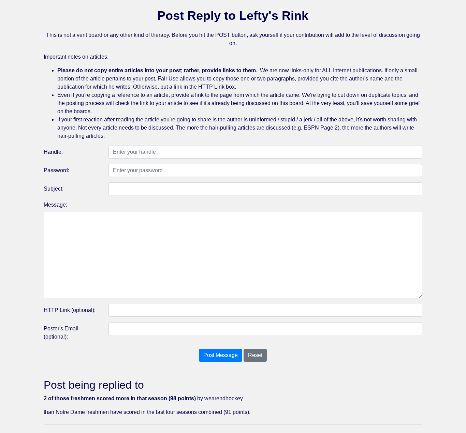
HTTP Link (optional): (70, 310)
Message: (55, 205)
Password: (56, 170)
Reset (255, 355)
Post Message (220, 355)
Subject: (53, 189)
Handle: (53, 152)
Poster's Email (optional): (61, 333)
